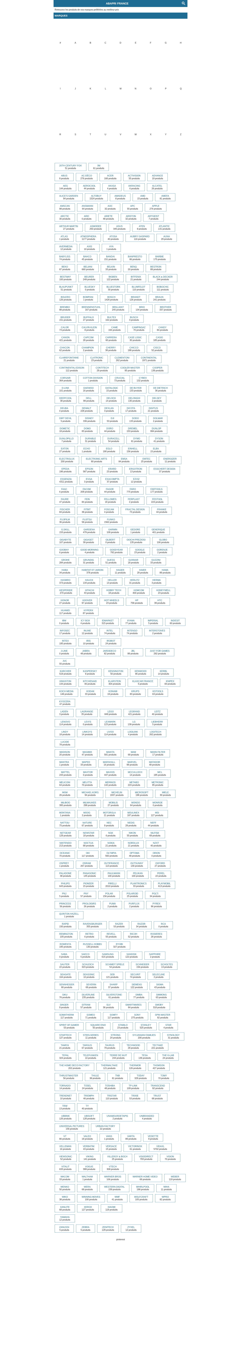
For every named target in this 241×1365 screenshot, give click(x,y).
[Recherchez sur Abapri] (183, 3)
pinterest (120, 1239)
